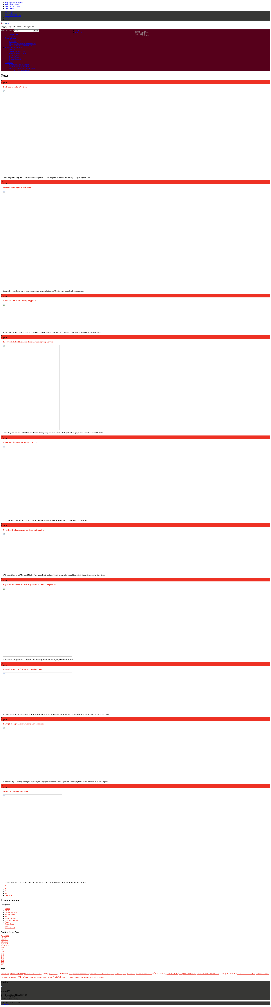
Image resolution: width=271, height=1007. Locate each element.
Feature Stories (10, 914)
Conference (98, 974)
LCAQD (170, 974)
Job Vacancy (159, 973)
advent (3, 974)
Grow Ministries (131, 974)
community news (88, 974)
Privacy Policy (6, 1004)
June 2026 (4, 940)
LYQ (19, 977)
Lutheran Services (262, 974)
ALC (7, 974)
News (7, 922)
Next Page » (9, 895)
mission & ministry (36, 977)
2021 (2, 957)
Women (96, 977)
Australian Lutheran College (33, 974)
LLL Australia (241, 974)
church (71, 974)
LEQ (218, 974)
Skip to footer (9, 8)
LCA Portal (9, 12)
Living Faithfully (10, 918)
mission (26, 977)
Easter (109, 974)
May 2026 (4, 942)
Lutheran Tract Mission (8, 977)
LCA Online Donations (13, 16)
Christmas (63, 973)
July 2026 (4, 938)
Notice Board (9, 924)
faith (116, 974)
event (112, 974)
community (77, 974)
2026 (2, 947)
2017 (2, 964)
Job (6, 916)
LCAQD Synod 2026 (208, 974)
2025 (2, 949)
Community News (11, 912)
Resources (50, 977)
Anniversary (19, 974)
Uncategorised (10, 928)
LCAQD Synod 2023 (182, 974)
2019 (2, 961)
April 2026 (4, 943)
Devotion (104, 974)
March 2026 (5, 945)
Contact (7, 19)
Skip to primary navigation (14, 2)
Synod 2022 (64, 977)
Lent (215, 974)
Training (71, 977)
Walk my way (79, 977)
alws (12, 973)
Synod (7, 926)
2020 (2, 959)
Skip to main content (12, 4)
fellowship (119, 974)
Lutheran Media (250, 974)
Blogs (7, 911)
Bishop (7, 909)
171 (6, 893)
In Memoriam (141, 974)
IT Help (7, 18)
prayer (44, 977)
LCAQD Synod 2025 (196, 974)
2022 (2, 955)
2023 (2, 953)
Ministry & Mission (11, 920)
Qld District (5, 23)
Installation (149, 974)
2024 (2, 951)
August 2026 (5, 936)
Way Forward (88, 977)
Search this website (7, 30)
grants (124, 974)
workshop (101, 977)
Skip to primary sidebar (13, 6)
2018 (2, 963)
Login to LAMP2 (11, 14)
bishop (45, 973)
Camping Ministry (53, 974)
